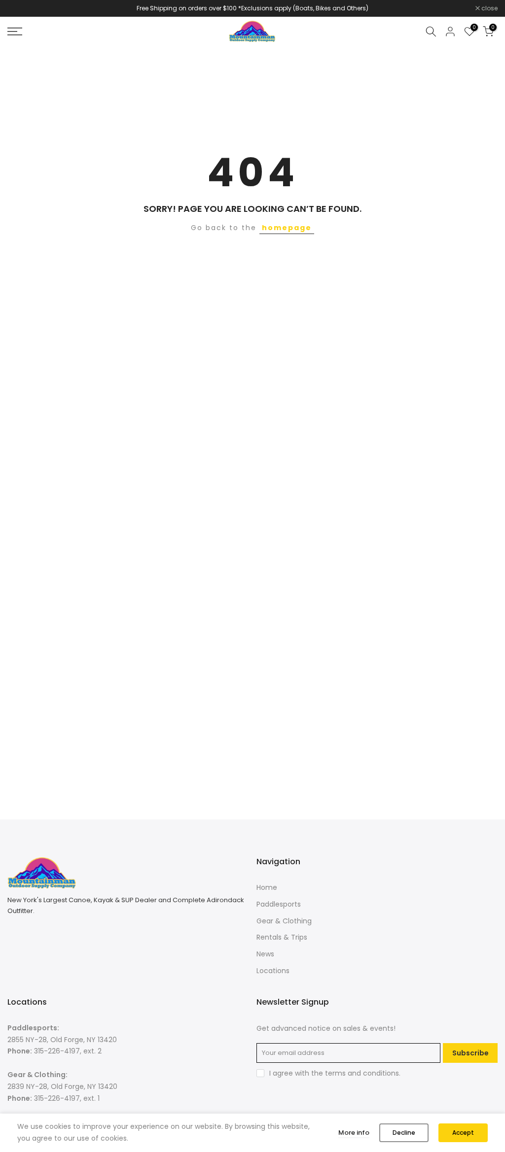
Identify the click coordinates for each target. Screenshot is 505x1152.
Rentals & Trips (281, 937)
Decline (404, 1132)
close (21, 8)
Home (266, 887)
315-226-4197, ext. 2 (68, 1051)
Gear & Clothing (284, 921)
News (265, 954)
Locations (272, 971)
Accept (463, 1132)
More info (353, 1132)
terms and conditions (362, 1073)
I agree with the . (334, 1073)
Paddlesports (278, 904)
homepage (287, 228)
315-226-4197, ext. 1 (67, 1098)
